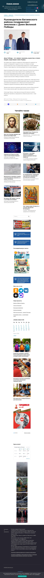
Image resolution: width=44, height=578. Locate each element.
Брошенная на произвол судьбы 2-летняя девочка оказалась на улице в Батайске (12, 178)
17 (13, 328)
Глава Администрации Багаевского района (14, 100)
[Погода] (15, 432)
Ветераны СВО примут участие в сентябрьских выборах (12, 199)
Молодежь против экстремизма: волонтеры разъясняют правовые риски (21, 380)
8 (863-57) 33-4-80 (32, 2)
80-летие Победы (8, 99)
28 (24, 329)
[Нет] (42, 575)
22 (26, 328)
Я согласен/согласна (22, 576)
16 (28, 326)
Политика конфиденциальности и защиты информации (23, 552)
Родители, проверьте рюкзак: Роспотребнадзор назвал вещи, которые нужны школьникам (21, 355)
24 (14, 329)
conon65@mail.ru (32, 5)
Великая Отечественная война (20, 99)
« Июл (14, 335)
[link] (32, 8)
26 (18, 329)
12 (18, 326)
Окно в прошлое (17, 305)
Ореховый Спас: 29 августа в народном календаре (30, 133)
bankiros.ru (28, 458)
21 (23, 328)
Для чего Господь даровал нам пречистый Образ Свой (12, 135)
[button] (8, 104)
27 (21, 329)
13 (21, 326)
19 (18, 328)
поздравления (28, 100)
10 (13, 326)
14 (23, 326)
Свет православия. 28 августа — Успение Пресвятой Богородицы (31, 207)
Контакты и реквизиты (6, 530)
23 (28, 328)
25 (16, 329)
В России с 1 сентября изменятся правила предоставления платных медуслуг (30, 155)
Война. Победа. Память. (19, 303)
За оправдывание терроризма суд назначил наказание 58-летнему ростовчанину (31, 176)
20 (21, 328)
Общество (8, 47)
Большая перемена (18, 307)
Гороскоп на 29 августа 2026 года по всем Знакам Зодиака (11, 155)
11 (16, 326)
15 (26, 326)
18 (16, 328)
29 (26, 329)
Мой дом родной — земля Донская (21, 312)
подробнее (27, 573)
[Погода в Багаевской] (22, 431)
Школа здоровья (17, 310)
